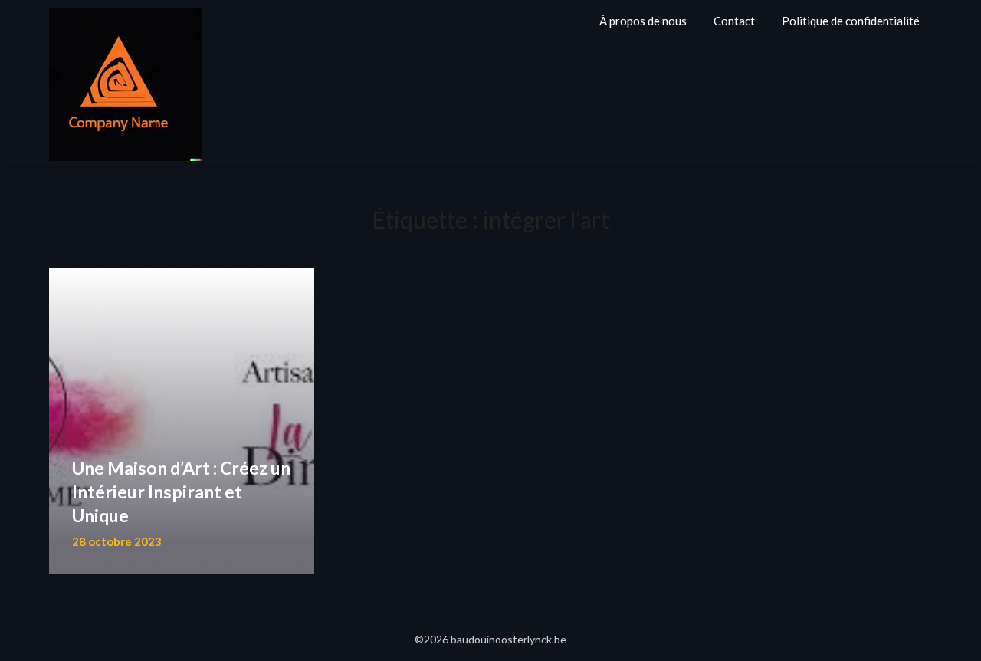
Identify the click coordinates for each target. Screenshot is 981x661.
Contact (734, 21)
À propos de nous (643, 21)
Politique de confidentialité (851, 21)
